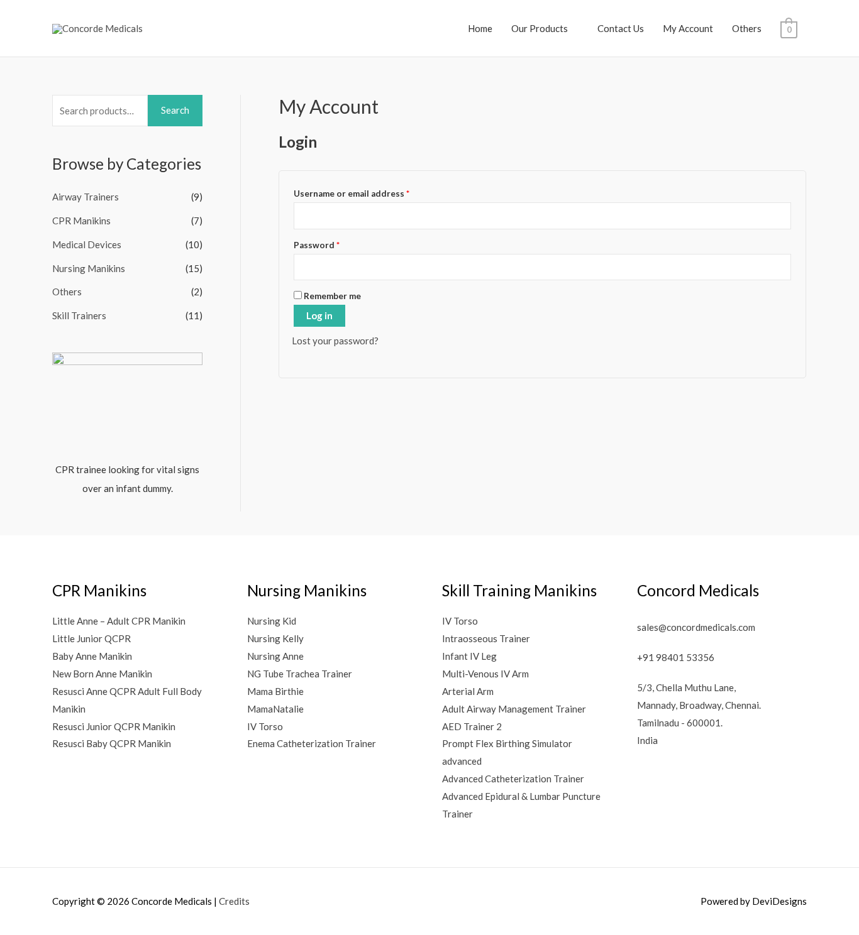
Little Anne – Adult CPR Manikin (119, 620)
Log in (319, 315)
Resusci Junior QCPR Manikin (113, 726)
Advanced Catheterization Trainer (513, 778)
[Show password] (781, 267)
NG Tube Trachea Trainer (299, 673)
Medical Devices (86, 244)
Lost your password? (335, 340)
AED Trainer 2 (472, 726)
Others (747, 28)
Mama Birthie (275, 691)
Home (480, 28)
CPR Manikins (81, 220)
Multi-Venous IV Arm (485, 673)
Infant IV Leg (469, 656)
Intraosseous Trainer (486, 638)
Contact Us (620, 28)
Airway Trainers (85, 196)
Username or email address (370, 192)
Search (175, 110)
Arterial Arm (468, 691)
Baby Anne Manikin (92, 656)
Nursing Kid (271, 620)
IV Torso (265, 726)
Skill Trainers (79, 315)
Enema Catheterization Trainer (311, 743)
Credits (234, 901)
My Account (688, 28)
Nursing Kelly (275, 638)
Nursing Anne (275, 656)
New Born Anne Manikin (102, 673)
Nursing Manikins (88, 268)
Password (335, 243)
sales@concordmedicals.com (696, 627)
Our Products (539, 28)
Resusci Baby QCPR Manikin (111, 743)
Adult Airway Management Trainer (514, 708)
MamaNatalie (275, 708)
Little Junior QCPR (91, 638)
